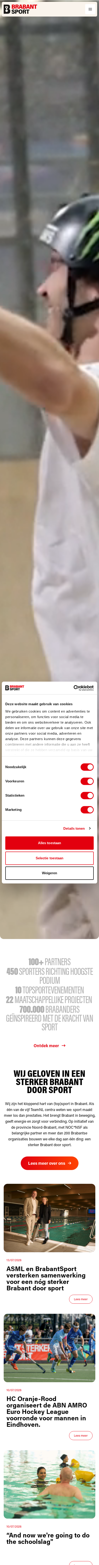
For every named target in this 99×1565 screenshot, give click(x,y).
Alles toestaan (49, 843)
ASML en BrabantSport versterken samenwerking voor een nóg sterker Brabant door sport (46, 1278)
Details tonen (74, 828)
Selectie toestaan (50, 858)
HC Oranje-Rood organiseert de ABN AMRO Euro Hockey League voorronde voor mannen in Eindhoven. (46, 1411)
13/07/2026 (13, 1260)
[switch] (87, 781)
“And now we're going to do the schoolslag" (48, 1538)
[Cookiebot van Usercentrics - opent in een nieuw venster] (73, 688)
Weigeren (49, 873)
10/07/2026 (13, 1390)
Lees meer (81, 1299)
